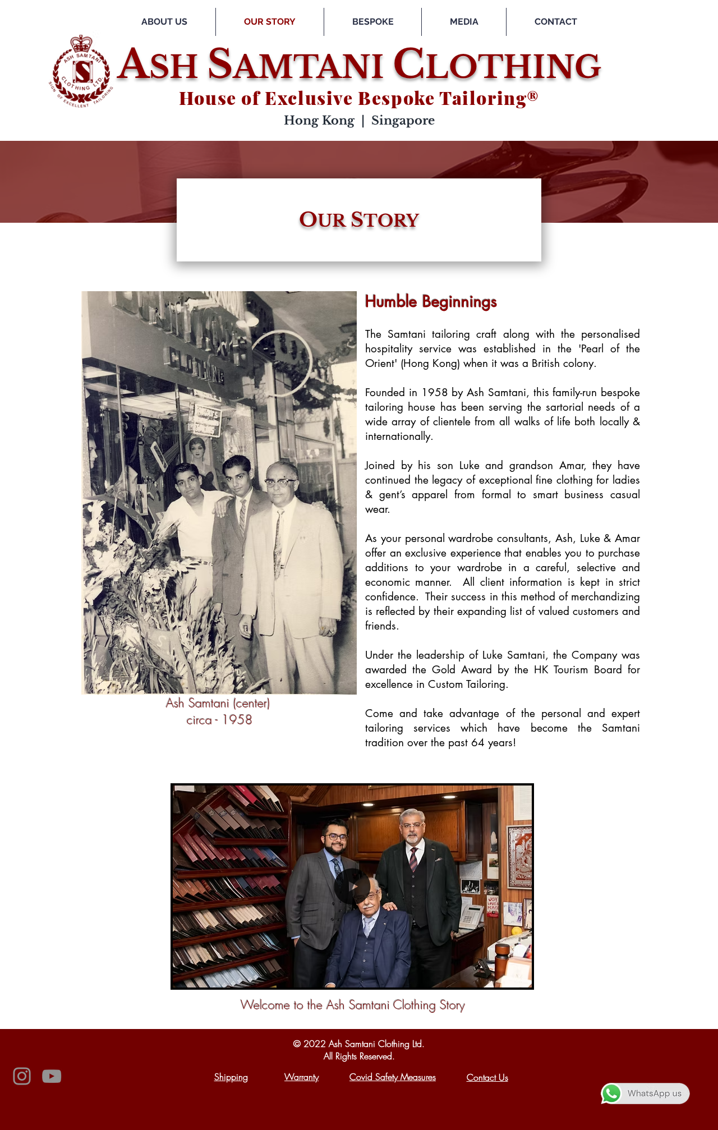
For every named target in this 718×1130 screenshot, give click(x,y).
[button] (372, 22)
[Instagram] (22, 1076)
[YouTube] (51, 1076)
